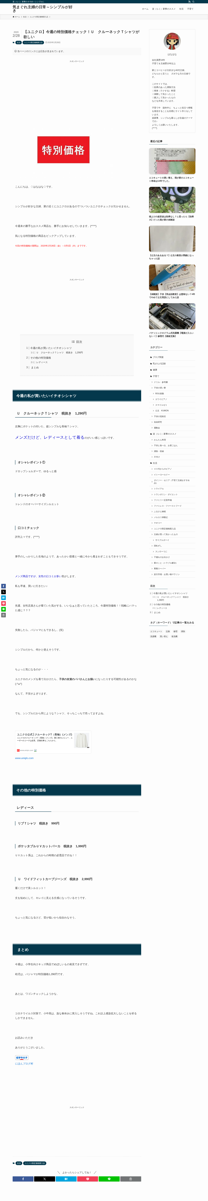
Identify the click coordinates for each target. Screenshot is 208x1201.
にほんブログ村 (24, 1063)
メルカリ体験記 (161, 517)
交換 (168, 631)
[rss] (189, 1)
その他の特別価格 (40, 357)
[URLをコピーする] (130, 1179)
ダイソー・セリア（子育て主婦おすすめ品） (172, 481)
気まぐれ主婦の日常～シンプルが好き (42, 8)
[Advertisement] (77, 84)
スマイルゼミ (161, 405)
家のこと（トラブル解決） (166, 563)
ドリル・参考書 (161, 382)
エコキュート (156, 631)
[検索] (193, 1)
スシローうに (161, 552)
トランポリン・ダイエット (166, 494)
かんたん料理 (160, 440)
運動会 (157, 428)
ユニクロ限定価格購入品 (33, 42)
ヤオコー (158, 523)
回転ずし (158, 546)
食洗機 (174, 636)
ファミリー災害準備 (163, 500)
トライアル (159, 489)
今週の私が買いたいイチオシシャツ (51, 348)
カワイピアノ (161, 399)
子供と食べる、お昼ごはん (166, 445)
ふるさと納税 (160, 511)
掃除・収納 (159, 451)
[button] (23, 1179)
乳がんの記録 (159, 363)
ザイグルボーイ (162, 540)
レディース (42, 362)
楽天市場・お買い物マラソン (167, 574)
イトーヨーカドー (162, 475)
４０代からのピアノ (163, 469)
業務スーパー (160, 569)
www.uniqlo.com (24, 758)
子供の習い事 (160, 388)
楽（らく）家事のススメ (164, 434)
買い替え (164, 636)
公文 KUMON (162, 411)
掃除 (183, 631)
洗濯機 (153, 636)
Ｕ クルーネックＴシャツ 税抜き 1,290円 (59, 352)
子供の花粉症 (160, 416)
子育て (156, 376)
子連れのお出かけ (162, 557)
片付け (157, 457)
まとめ (34, 367)
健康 (155, 370)
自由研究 (158, 422)
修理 (175, 631)
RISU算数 (159, 394)
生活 (18, 42)
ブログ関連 (158, 357)
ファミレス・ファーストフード (168, 506)
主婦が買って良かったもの (166, 534)
